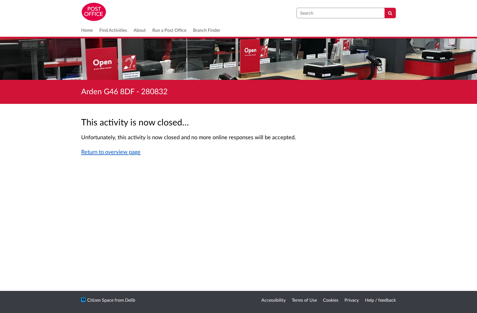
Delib (130, 300)
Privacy (351, 300)
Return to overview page (111, 151)
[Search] (390, 13)
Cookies (330, 300)
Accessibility (273, 300)
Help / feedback (380, 300)
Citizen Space (100, 300)
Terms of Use (304, 300)
